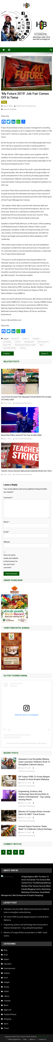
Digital (6, 959)
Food (6, 978)
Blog (4, 102)
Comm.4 (26, 338)
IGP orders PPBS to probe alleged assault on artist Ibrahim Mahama (34, 778)
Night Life (7, 1010)
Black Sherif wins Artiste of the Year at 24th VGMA (21, 435)
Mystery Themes (42, 1037)
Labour (6, 996)
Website (7, 542)
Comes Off (15, 338)
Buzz (6, 955)
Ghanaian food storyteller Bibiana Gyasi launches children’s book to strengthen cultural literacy (34, 762)
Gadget (6, 982)
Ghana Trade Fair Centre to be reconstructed (46, 354)
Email (6, 532)
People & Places (10, 1014)
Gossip (6, 987)
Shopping (7, 1019)
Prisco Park (7, 345)
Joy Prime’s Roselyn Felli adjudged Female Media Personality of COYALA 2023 (26, 398)
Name (6, 522)
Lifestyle (7, 1001)
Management (29, 342)
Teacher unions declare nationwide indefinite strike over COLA (26, 471)
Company (36, 338)
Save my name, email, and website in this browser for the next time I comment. (11, 561)
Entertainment (9, 968)
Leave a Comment (9, 109)
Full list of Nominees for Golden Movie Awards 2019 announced (9, 354)
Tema (41, 345)
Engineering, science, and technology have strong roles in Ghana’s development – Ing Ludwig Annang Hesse (34, 795)
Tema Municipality (9, 348)
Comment (8, 498)
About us (33, 1039)
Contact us (42, 1039)
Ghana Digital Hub (14, 1039)
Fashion (7, 973)
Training (22, 348)
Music (6, 1005)
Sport (6, 1024)
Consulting (7, 342)
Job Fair (17, 342)
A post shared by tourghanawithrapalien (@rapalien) (26, 743)
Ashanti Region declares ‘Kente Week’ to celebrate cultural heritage (35, 827)
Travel (6, 1028)
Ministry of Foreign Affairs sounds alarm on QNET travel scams (34, 812)
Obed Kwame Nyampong (25, 106)
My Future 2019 (43, 342)
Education (8, 964)
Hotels (6, 991)
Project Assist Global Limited (25, 345)
